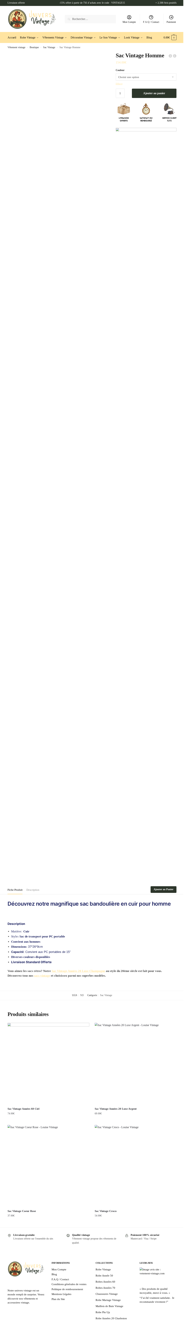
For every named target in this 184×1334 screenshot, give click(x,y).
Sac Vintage (49, 47)
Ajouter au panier (154, 93)
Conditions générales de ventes (69, 1284)
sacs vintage (42, 975)
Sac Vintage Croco (106, 1211)
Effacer (119, 83)
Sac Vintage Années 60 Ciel (23, 1108)
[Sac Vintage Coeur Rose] (48, 1166)
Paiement (171, 22)
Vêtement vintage (16, 47)
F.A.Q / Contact (151, 22)
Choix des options (135, 1222)
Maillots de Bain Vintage (109, 1306)
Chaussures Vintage (107, 1293)
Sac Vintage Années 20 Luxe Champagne (78, 971)
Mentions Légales (61, 1294)
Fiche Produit (15, 889)
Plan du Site (58, 1299)
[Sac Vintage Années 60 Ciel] (48, 1064)
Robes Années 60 (105, 1281)
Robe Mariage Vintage (108, 1300)
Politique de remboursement (67, 1289)
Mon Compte (129, 22)
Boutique (34, 47)
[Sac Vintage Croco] (135, 1166)
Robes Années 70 (105, 1287)
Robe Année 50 (104, 1275)
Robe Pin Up (103, 1312)
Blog (54, 1274)
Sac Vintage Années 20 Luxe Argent (116, 1108)
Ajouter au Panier (163, 889)
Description (32, 889)
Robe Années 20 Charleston (111, 1318)
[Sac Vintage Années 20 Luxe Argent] (135, 1064)
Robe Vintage (103, 1269)
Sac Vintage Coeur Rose (22, 1211)
